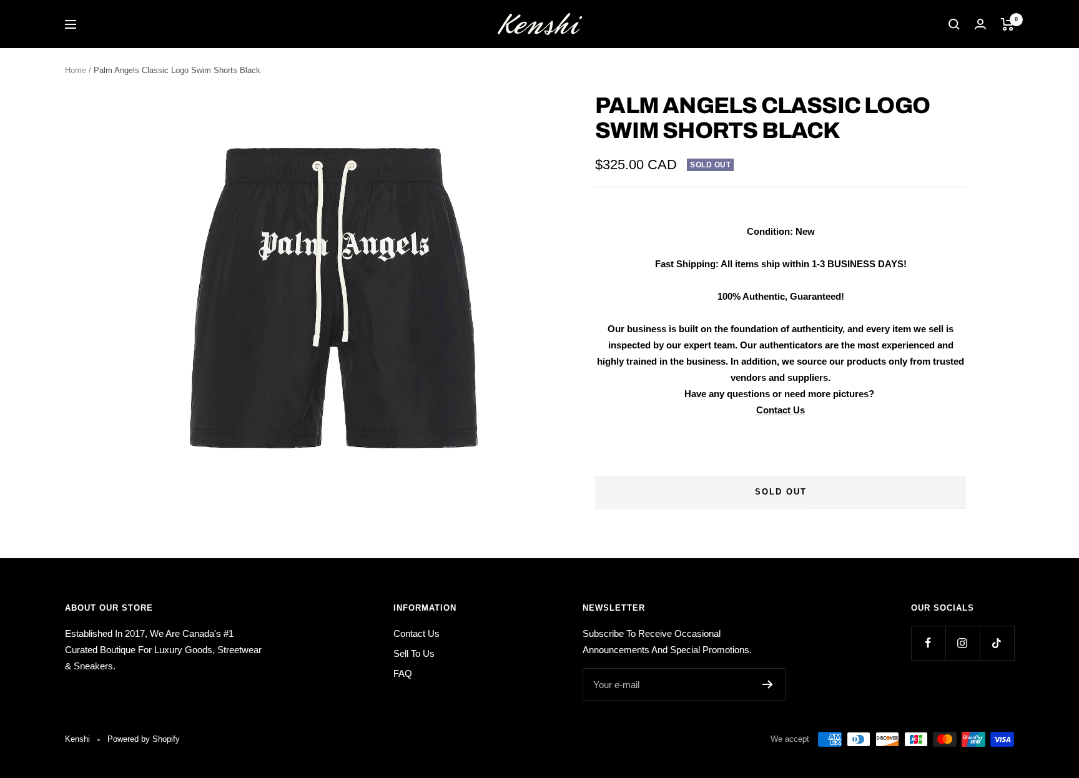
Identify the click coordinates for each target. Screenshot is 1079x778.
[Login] (980, 24)
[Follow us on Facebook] (928, 643)
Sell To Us (414, 653)
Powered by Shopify (143, 739)
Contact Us (780, 410)
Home (75, 70)
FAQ (402, 673)
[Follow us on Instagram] (962, 643)
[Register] (767, 684)
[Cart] (1007, 24)
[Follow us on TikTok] (997, 643)
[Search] (954, 24)
